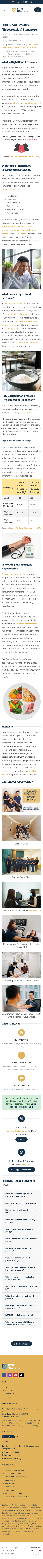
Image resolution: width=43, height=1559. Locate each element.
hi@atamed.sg (15, 1458)
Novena (5, 1441)
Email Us (21, 1139)
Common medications (26, 623)
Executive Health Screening (15, 1470)
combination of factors (17, 314)
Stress (17, 328)
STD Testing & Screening (14, 1493)
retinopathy (20, 233)
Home (7, 1387)
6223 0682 (14, 1452)
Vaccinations (10, 1480)
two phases (25, 412)
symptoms (7, 189)
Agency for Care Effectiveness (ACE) (25, 528)
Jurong (29, 1437)
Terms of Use (35, 1548)
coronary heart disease (13, 226)
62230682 (18, 2)
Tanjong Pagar (8, 1437)
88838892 (28, 2)
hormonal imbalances (29, 342)
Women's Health (11, 1483)
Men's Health (10, 1487)
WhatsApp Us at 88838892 (21, 1169)
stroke (28, 226)
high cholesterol (32, 103)
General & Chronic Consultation (17, 1497)
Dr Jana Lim (35, 910)
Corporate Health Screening (16, 1477)
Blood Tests (9, 1490)
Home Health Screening (14, 1473)
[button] (37, 1553)
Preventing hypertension (14, 574)
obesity (9, 328)
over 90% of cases (13, 303)
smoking (23, 321)
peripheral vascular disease (15, 230)
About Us (8, 1390)
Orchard (20, 1437)
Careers (8, 1397)
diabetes (15, 103)
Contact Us (9, 1394)
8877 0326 (18, 1455)
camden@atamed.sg (13, 2)
